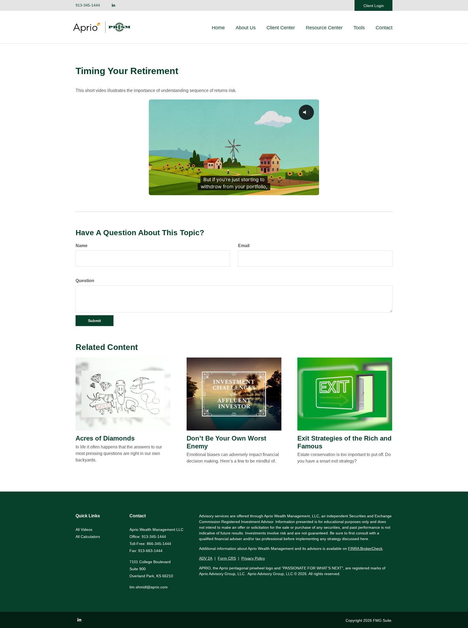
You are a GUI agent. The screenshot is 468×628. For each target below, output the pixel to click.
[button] (246, 27)
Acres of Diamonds (105, 438)
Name (81, 245)
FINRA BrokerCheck (365, 548)
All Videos (84, 529)
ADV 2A (205, 558)
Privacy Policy (253, 558)
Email (243, 245)
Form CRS (227, 558)
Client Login (373, 6)
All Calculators (88, 536)
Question (85, 280)
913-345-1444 (88, 5)
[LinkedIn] (113, 5)
